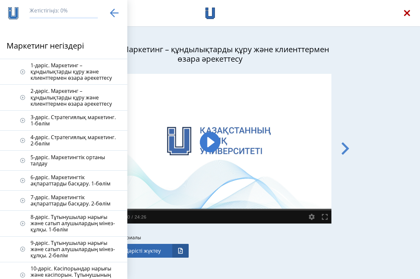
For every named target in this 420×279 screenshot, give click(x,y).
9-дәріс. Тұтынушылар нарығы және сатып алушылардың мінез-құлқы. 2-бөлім (73, 249)
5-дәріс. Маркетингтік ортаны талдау (68, 160)
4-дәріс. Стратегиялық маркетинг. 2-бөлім (73, 140)
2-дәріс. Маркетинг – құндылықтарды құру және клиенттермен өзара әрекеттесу (71, 97)
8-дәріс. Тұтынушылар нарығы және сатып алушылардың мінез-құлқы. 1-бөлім (73, 223)
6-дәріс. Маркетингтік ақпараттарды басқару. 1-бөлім (71, 180)
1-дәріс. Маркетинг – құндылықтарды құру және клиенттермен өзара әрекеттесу (71, 71)
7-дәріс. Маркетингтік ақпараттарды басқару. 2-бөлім (71, 200)
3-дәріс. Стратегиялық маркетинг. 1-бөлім (73, 120)
